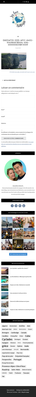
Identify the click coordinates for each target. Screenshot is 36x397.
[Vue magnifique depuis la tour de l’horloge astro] (29, 244)
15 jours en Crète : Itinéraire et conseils (20, 285)
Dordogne (18, 339)
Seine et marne (26, 369)
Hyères (19, 346)
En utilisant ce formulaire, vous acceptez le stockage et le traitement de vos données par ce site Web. (17, 133)
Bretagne (5, 333)
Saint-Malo (16, 370)
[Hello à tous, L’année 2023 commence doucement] (6, 244)
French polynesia (28, 343)
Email (3, 116)
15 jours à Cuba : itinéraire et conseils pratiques (22, 309)
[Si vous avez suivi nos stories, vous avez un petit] (6, 222)
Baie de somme (22, 329)
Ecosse (25, 339)
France (19, 342)
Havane (12, 346)
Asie (28, 326)
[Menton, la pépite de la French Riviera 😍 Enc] (18, 233)
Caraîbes (5, 336)
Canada (23, 333)
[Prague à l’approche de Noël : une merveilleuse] (6, 233)
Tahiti (10, 373)
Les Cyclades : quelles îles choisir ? (19, 268)
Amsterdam (13, 326)
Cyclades (7, 339)
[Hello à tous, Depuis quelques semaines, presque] (18, 222)
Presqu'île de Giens (7, 363)
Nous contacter (10, 390)
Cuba (27, 336)
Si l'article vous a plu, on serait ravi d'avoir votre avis (22, 72)
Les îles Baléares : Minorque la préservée (20, 276)
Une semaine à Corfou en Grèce (18, 293)
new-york (16, 349)
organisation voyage (8, 353)
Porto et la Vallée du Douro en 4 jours (19, 301)
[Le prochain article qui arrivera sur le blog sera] (29, 233)
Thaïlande (18, 373)
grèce (5, 346)
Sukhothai (4, 373)
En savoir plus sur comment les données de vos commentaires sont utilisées (17, 144)
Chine (21, 336)
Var (3, 376)
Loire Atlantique (7, 349)
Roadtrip (5, 370)
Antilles (22, 326)
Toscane (26, 373)
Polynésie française (22, 356)
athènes (15, 329)
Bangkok (30, 329)
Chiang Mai (13, 336)
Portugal (17, 359)
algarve (4, 326)
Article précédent (10, 80)
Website (3, 123)
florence (13, 343)
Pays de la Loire (7, 356)
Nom (3, 109)
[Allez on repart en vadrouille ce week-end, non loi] (29, 222)
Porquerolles (6, 360)
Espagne (5, 343)
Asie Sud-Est (6, 329)
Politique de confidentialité (22, 390)
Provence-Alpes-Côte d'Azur (13, 366)
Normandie (25, 349)
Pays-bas (19, 353)
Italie (27, 346)
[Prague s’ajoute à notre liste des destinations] (18, 244)
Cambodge (15, 333)
